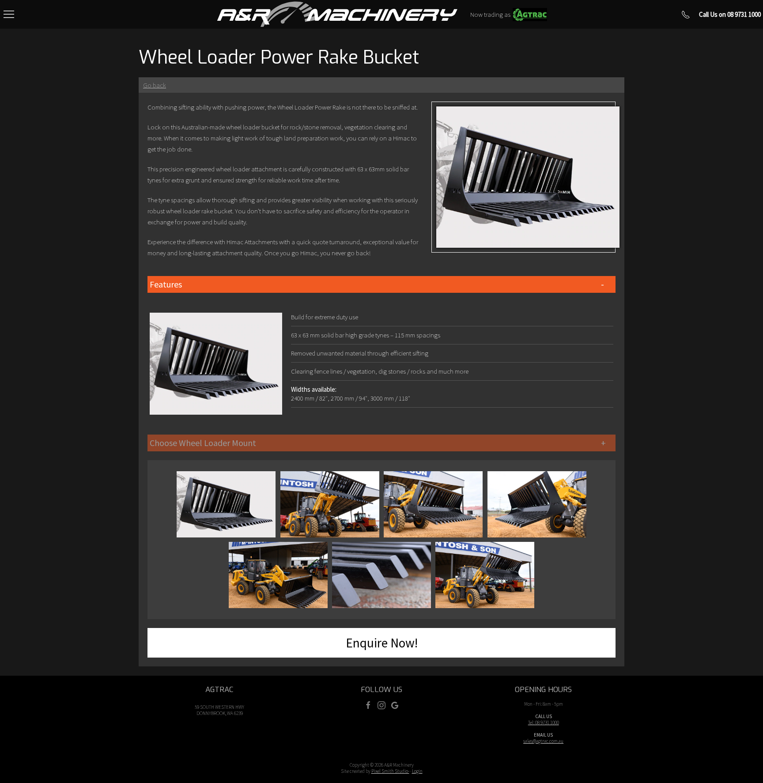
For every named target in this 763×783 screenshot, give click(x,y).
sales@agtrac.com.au (543, 741)
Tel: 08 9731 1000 (543, 722)
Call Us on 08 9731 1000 (730, 14)
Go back (154, 85)
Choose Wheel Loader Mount (203, 442)
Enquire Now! (382, 643)
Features (166, 284)
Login (417, 771)
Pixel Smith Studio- (390, 771)
